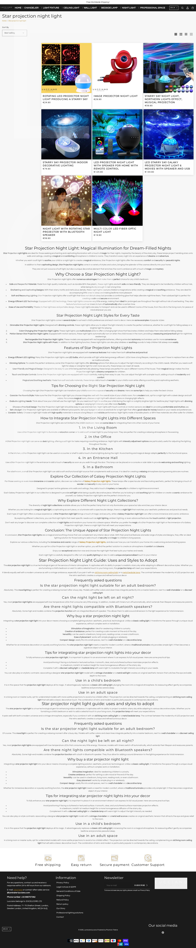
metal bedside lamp (131, 573)
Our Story (60, 908)
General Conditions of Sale (68, 891)
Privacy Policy (62, 883)
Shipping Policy (63, 896)
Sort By (5, 27)
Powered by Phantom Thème (107, 930)
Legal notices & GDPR (66, 887)
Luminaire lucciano (90, 930)
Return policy (62, 904)
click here (18, 890)
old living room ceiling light (106, 573)
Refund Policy (62, 900)
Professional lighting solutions (69, 913)
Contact (60, 917)
